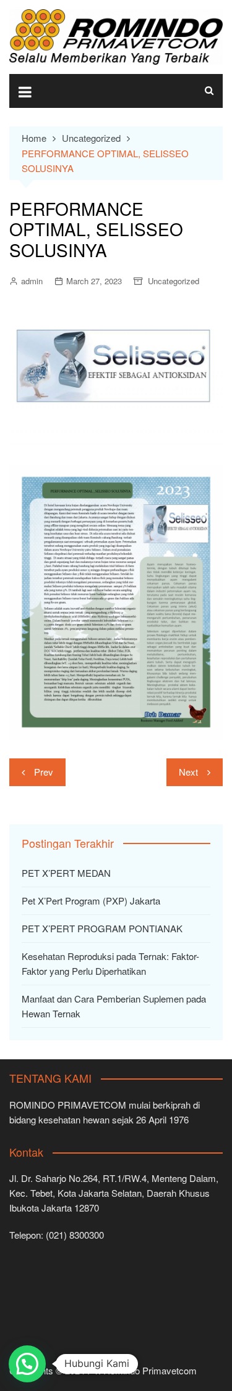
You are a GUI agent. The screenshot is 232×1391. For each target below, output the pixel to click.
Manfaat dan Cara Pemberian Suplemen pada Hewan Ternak (114, 1006)
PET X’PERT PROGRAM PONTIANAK (102, 928)
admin (32, 281)
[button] (27, 1363)
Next (188, 771)
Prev (43, 771)
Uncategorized (173, 281)
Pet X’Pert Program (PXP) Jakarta (91, 900)
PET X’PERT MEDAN (66, 872)
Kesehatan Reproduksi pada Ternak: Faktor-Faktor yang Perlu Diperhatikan (110, 963)
